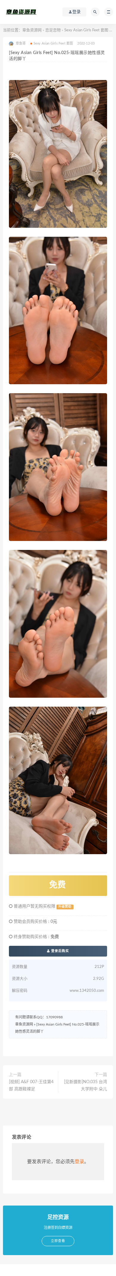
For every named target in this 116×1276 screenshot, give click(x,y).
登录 (79, 1161)
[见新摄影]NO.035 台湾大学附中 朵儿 (85, 1085)
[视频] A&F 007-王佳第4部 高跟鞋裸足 (31, 1085)
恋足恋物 (53, 30)
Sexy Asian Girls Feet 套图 (86, 30)
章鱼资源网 (32, 30)
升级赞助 (64, 906)
